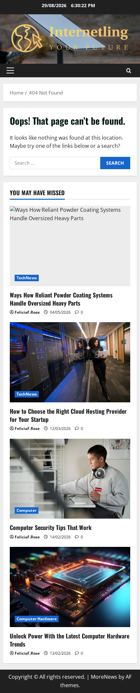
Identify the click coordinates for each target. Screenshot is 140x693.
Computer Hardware (37, 619)
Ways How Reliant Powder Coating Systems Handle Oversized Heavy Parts (61, 299)
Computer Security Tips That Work (50, 527)
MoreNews (104, 676)
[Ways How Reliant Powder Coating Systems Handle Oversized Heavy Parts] (70, 246)
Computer (26, 510)
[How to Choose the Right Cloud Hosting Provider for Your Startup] (70, 362)
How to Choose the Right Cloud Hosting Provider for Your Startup (68, 415)
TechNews (27, 278)
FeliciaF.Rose (27, 312)
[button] (10, 70)
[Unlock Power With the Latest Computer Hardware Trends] (70, 587)
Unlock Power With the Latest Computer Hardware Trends (69, 640)
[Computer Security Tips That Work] (70, 479)
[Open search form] (128, 70)
